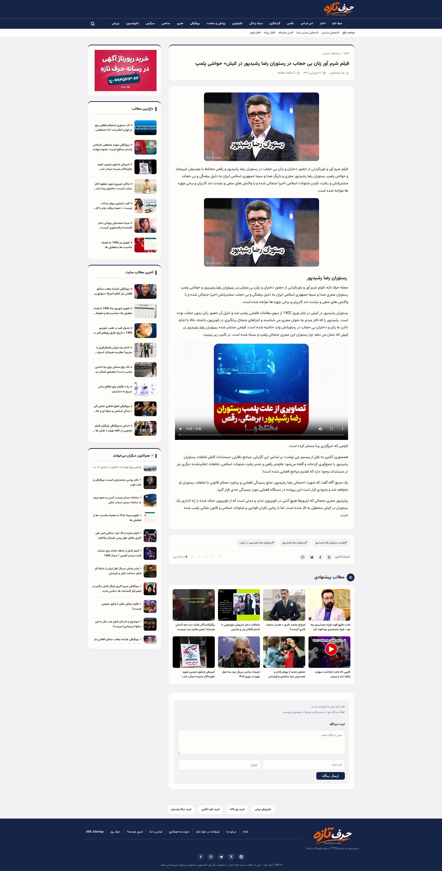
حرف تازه (337, 23)
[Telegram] (311, 557)
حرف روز (115, 832)
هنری (180, 23)
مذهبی (166, 23)
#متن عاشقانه (285, 33)
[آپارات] (241, 856)
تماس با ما (155, 832)
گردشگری (275, 23)
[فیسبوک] (200, 856)
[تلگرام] (221, 856)
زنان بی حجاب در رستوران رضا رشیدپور (232, 288)
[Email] (302, 557)
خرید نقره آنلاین (211, 809)
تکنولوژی (237, 23)
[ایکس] (231, 856)
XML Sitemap (95, 832)
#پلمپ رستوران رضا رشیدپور (331, 542)
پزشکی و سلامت (216, 23)
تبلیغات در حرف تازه (208, 832)
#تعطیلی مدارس (330, 33)
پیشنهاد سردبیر (331, 53)
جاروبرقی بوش (263, 809)
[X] (329, 557)
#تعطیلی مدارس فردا (307, 33)
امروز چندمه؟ (135, 832)
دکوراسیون (132, 23)
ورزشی (115, 23)
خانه (346, 53)
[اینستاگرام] (211, 856)
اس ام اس (307, 23)
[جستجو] (92, 24)
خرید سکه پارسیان (181, 809)
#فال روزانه (269, 33)
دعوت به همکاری (179, 832)
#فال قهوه (255, 33)
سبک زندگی (256, 23)
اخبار (322, 23)
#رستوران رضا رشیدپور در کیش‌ (257, 542)
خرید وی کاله (237, 809)
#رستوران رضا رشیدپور (294, 542)
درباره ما (231, 832)
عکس (290, 23)
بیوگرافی (195, 23)
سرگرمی (150, 23)
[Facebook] (320, 557)
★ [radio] (192, 557)
